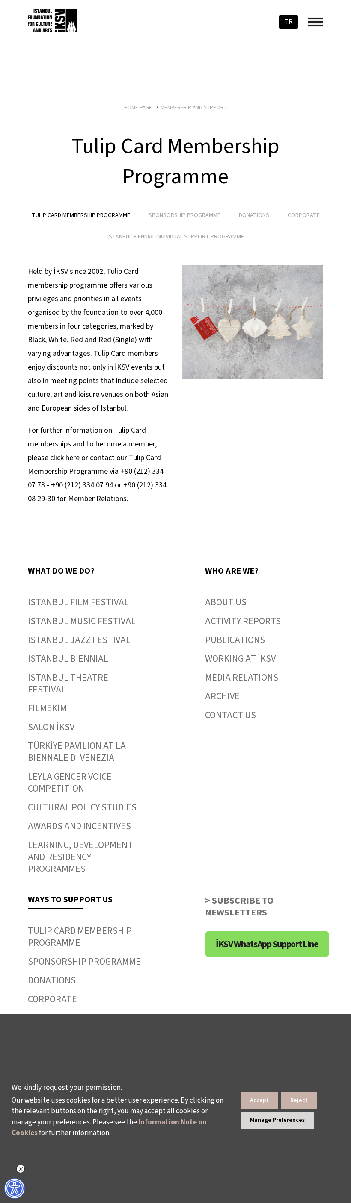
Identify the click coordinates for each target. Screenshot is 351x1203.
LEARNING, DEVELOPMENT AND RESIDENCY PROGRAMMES (80, 857)
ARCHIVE (222, 696)
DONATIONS (52, 980)
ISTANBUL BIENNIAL (68, 659)
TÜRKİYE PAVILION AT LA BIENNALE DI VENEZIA (77, 752)
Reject (299, 1100)
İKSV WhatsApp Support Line (267, 944)
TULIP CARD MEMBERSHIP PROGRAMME (80, 937)
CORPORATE (52, 999)
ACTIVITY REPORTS (243, 621)
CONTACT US (230, 715)
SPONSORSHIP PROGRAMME (84, 961)
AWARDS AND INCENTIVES (79, 826)
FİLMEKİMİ (48, 708)
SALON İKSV (51, 727)
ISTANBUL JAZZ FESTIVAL (79, 640)
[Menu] (315, 22)
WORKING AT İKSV (240, 659)
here (72, 457)
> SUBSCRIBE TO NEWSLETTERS (239, 906)
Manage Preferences (277, 1120)
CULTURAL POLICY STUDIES (82, 807)
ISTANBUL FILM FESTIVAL (78, 602)
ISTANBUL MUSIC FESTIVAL (82, 621)
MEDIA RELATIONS (241, 677)
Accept (259, 1100)
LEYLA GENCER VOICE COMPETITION (70, 782)
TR (288, 21)
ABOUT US (226, 602)
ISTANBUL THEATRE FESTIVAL (68, 683)
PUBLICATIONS (235, 640)
